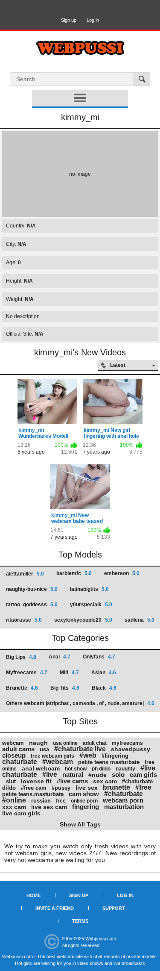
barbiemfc (74, 573)
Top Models (80, 554)
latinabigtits (89, 589)
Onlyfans (99, 657)
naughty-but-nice (32, 589)
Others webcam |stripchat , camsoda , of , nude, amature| (80, 703)
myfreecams (127, 743)
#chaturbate (123, 793)
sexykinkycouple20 (83, 620)
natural (72, 774)
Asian (103, 673)
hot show (76, 769)
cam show (84, 793)
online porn (84, 801)
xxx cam (14, 806)
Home (33, 895)
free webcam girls (52, 756)
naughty (125, 769)
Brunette (22, 688)
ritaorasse (24, 620)
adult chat (95, 743)
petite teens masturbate (109, 762)
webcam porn (123, 800)
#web (87, 755)
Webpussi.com (100, 938)
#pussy (61, 788)
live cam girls (21, 813)
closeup (14, 755)
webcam (13, 743)
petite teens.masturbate (33, 794)
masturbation (124, 806)
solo (118, 774)
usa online (65, 743)
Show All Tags (80, 824)
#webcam (57, 761)
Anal (59, 657)
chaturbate (19, 761)
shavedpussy (130, 749)
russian (41, 800)
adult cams (18, 749)
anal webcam (41, 768)
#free (143, 787)
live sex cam (49, 806)
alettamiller (25, 574)
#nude (97, 774)
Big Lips (21, 657)
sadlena (139, 620)
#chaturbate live (80, 749)
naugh (38, 742)
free (61, 801)
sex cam (105, 781)
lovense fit (36, 781)
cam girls (143, 774)
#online (14, 800)
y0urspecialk (91, 605)
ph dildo (101, 769)
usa (44, 749)
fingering (85, 806)
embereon (122, 573)
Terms (80, 921)
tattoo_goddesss (32, 605)
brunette (116, 787)
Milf (69, 673)
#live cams (72, 781)
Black (104, 688)
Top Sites (80, 721)
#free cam (34, 788)
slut (11, 781)
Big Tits (64, 688)
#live (49, 774)
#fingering (115, 756)
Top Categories (80, 638)
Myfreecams (26, 673)
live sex (87, 787)
